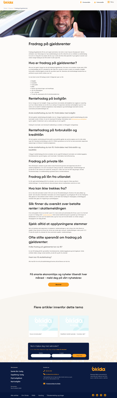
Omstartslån (86, 2)
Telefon (41, 353)
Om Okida (25, 395)
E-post (62, 353)
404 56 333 (49, 371)
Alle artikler (14, 395)
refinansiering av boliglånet (79, 119)
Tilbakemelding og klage (55, 395)
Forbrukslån (100, 2)
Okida (5, 8)
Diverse (11, 8)
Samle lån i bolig (17, 371)
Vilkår (33, 395)
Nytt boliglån (15, 381)
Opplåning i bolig (17, 375)
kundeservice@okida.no (52, 374)
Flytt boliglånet (16, 378)
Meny (112, 2)
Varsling (41, 395)
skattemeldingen (47, 214)
